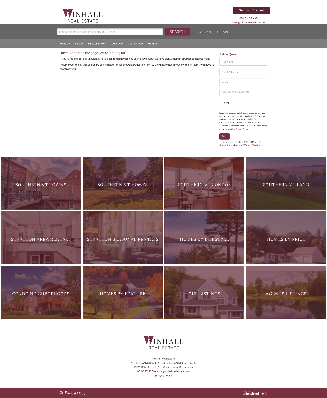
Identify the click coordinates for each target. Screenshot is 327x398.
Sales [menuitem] (78, 43)
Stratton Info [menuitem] (95, 43)
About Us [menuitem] (115, 43)
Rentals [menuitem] (64, 43)
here (111, 64)
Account (258, 10)
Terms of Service (252, 145)
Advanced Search (216, 31)
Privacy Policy (242, 129)
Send (225, 136)
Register (245, 10)
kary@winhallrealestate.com (249, 22)
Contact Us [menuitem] (134, 43)
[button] (177, 31)
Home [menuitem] (151, 43)
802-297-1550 (248, 18)
